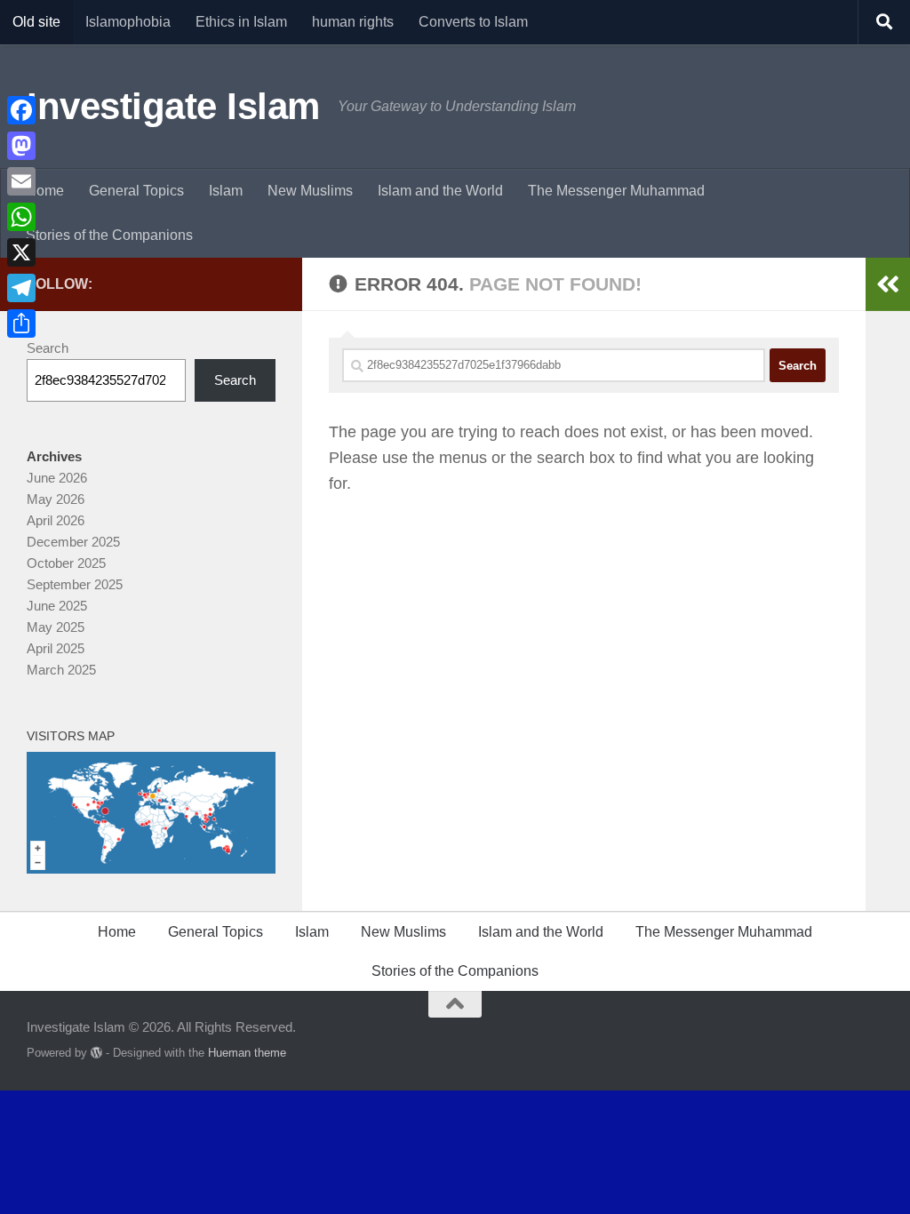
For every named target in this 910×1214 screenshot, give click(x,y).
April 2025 (55, 648)
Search (47, 347)
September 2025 (75, 584)
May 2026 (55, 499)
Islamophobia (128, 21)
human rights (353, 21)
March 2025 (61, 669)
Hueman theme (247, 1052)
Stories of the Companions (109, 235)
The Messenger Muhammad (616, 190)
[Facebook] (21, 110)
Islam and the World (440, 190)
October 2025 (66, 563)
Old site (36, 21)
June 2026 (57, 477)
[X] (21, 252)
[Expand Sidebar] (888, 284)
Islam (226, 190)
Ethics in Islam (241, 21)
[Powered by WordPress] (96, 1052)
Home (45, 190)
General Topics (136, 190)
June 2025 (57, 605)
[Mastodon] (21, 146)
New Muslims (310, 190)
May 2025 (55, 627)
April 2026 (55, 520)
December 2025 (73, 541)
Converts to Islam (473, 21)
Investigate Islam (173, 106)
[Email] (21, 181)
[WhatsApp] (21, 217)
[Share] (21, 323)
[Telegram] (21, 288)
